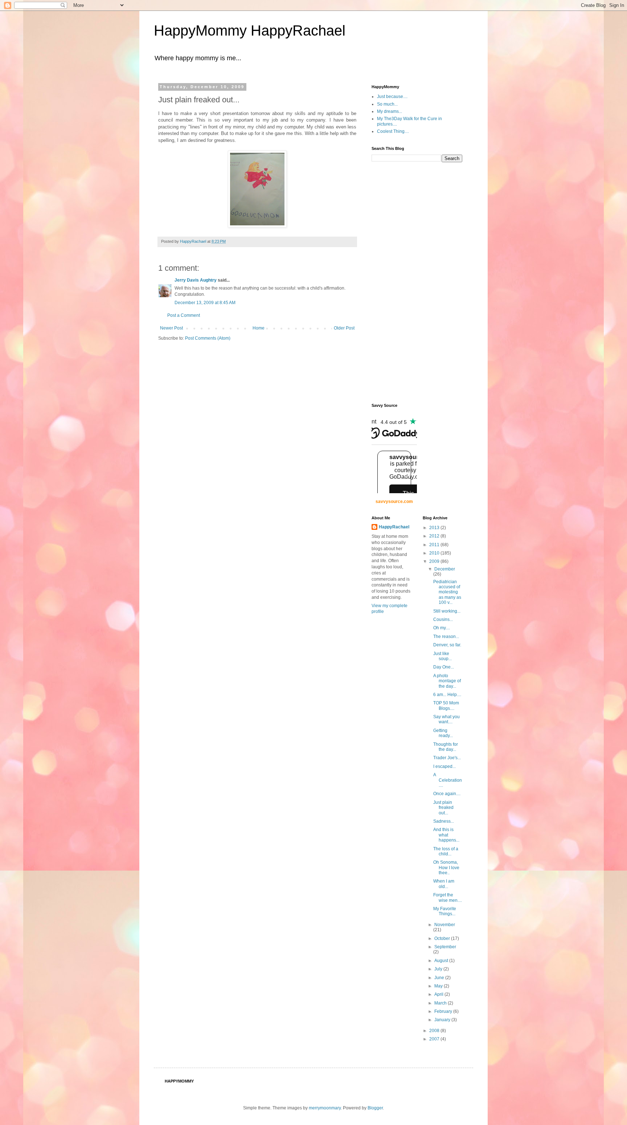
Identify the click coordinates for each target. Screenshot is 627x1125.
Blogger (375, 1107)
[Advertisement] (401, 282)
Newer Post (171, 328)
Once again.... (446, 793)
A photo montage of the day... (447, 681)
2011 (434, 544)
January (442, 1019)
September (445, 946)
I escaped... (444, 766)
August (441, 960)
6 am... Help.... (447, 694)
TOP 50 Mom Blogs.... (446, 705)
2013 (434, 527)
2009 (434, 561)
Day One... (443, 667)
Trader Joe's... (447, 757)
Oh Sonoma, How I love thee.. (446, 867)
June (439, 977)
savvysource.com (394, 501)
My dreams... (389, 111)
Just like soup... (442, 656)
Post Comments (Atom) (207, 338)
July (438, 968)
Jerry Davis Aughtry (196, 280)
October (442, 938)
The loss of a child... (445, 851)
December (444, 569)
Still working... (446, 611)
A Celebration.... (447, 780)
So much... (387, 104)
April (439, 994)
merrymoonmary (325, 1107)
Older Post (344, 328)
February (443, 1011)
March (441, 1003)
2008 (434, 1030)
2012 (434, 536)
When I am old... (443, 884)
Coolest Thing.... (393, 131)
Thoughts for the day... (445, 747)
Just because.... (392, 96)
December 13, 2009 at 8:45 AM (205, 302)
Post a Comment (183, 315)
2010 (434, 553)
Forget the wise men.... (447, 897)
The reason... (446, 636)
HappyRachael (394, 526)
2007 (434, 1039)
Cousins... (443, 619)
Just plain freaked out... (443, 807)
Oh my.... (441, 627)
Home (259, 328)
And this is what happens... (446, 835)
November (444, 924)
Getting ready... (443, 733)
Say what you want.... (446, 719)
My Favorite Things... (444, 911)
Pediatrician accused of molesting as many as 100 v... (447, 592)
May (439, 986)
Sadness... (443, 821)
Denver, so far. (447, 644)
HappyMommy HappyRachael (249, 30)
